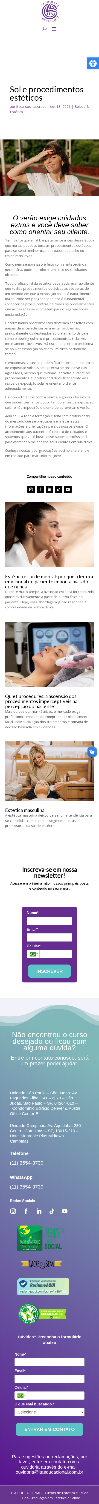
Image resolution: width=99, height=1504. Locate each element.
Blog (20, 205)
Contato (23, 211)
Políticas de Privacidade (45, 70)
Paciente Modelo (33, 199)
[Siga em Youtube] (68, 677)
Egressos (28, 82)
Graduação (30, 147)
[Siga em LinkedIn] (49, 677)
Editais (25, 59)
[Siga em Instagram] (31, 677)
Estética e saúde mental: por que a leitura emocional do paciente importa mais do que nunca (49, 769)
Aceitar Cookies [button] (69, 1490)
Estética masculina (24, 998)
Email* (32, 1117)
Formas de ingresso (40, 165)
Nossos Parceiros (37, 106)
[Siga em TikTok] (58, 677)
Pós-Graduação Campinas (47, 130)
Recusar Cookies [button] (29, 1490)
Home (21, 35)
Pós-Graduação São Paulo (47, 124)
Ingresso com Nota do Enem (53, 183)
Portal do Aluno (49, 229)
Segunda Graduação (41, 153)
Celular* (34, 1134)
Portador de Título (41, 177)
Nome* (32, 1100)
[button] (93, 63)
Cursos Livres (33, 159)
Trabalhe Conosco (38, 76)
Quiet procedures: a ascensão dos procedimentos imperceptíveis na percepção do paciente (41, 889)
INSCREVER (49, 1158)
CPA (23, 64)
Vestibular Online (49, 244)
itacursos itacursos (31, 294)
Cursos (23, 141)
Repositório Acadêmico (43, 100)
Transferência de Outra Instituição (59, 171)
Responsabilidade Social (45, 94)
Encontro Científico (39, 88)
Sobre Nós (30, 47)
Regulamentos (34, 53)
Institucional (28, 41)
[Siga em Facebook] (40, 677)
